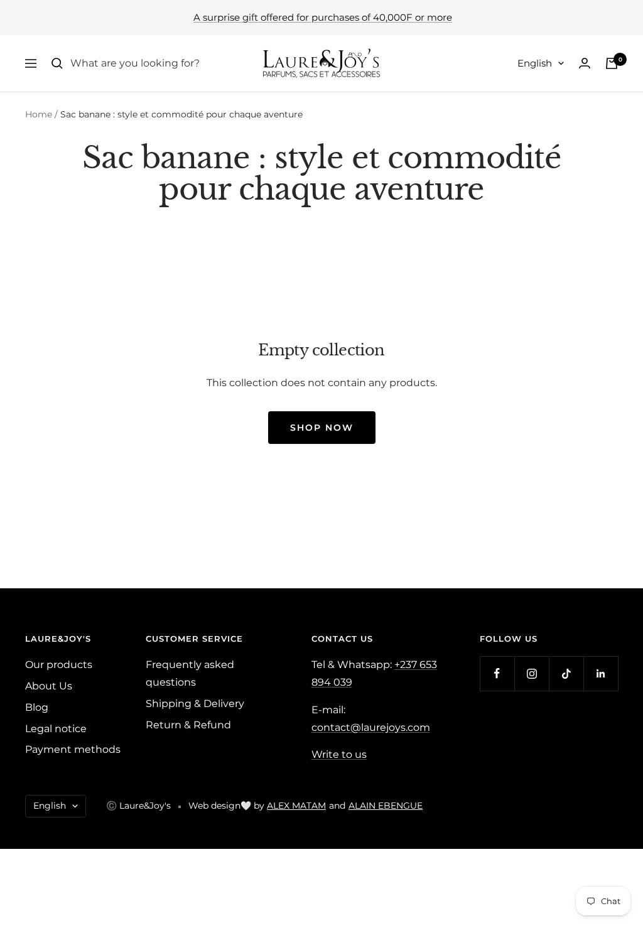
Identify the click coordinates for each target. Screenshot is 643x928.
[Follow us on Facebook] (497, 673)
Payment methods (73, 749)
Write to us (339, 754)
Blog (36, 707)
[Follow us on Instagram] (531, 673)
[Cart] (611, 63)
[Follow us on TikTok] (566, 673)
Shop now (322, 427)
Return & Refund (188, 725)
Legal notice (56, 729)
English (534, 63)
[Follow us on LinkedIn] (600, 673)
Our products (58, 665)
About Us (48, 686)
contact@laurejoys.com (370, 727)
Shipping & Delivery (195, 703)
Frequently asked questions (190, 673)
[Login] (584, 63)
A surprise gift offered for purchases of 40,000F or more (322, 17)
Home (38, 114)
